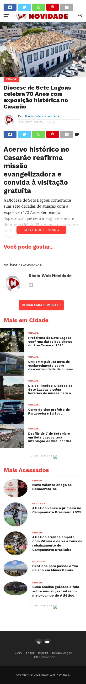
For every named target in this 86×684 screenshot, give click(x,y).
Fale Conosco (44, 657)
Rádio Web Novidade (42, 116)
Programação (62, 653)
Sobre (30, 653)
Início (18, 653)
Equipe (43, 653)
